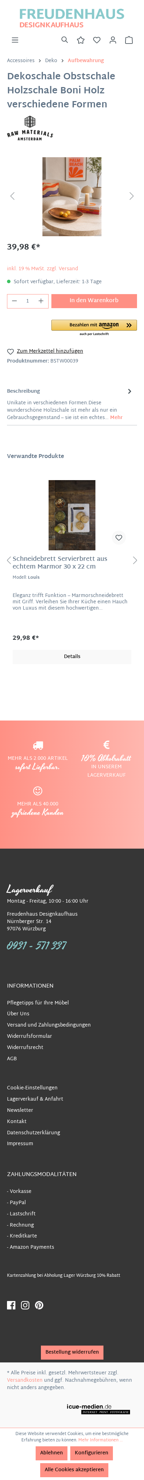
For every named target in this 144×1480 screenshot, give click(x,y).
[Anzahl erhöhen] (41, 301)
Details (72, 656)
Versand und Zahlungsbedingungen (49, 1025)
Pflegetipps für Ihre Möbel (38, 1003)
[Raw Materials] (30, 128)
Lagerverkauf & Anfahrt (35, 1099)
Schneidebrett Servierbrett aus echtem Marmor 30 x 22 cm (60, 563)
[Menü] (15, 40)
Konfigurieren (91, 1453)
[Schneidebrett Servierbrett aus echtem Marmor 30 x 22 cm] (72, 515)
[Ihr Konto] (113, 40)
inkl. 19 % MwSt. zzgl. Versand (42, 269)
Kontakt (17, 1121)
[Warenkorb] (129, 40)
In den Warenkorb (94, 301)
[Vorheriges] (12, 196)
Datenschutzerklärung (33, 1133)
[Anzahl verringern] (14, 301)
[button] (94, 328)
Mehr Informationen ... (100, 1440)
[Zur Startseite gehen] (72, 18)
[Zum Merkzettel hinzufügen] (119, 538)
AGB (12, 1059)
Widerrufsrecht (25, 1047)
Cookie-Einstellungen (32, 1088)
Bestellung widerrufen (72, 1352)
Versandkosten (25, 1380)
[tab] (70, 404)
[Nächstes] (132, 196)
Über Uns (18, 1014)
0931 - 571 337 (36, 946)
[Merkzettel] (97, 40)
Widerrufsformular (29, 1036)
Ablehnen (51, 1453)
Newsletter (20, 1110)
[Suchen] (65, 40)
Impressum (20, 1144)
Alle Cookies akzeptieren (74, 1470)
